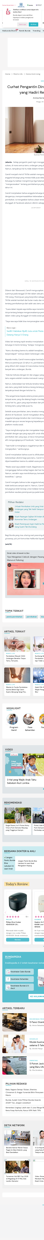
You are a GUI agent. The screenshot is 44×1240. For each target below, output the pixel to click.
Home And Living (33, 74)
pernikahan (32, 616)
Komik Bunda (25, 31)
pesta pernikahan (14, 616)
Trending (36, 31)
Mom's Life (18, 74)
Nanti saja (22, 24)
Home (7, 74)
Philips (9, 919)
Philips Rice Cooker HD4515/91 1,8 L (13, 923)
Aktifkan (33, 24)
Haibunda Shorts (9, 31)
